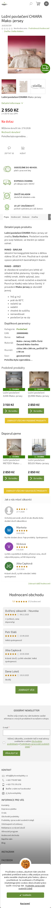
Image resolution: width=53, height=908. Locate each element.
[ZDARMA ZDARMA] (14, 379)
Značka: (14, 31)
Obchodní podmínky (10, 816)
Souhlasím (27, 895)
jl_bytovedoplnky (13, 793)
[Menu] (46, 4)
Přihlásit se (11, 753)
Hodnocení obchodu (26, 594)
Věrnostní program (9, 831)
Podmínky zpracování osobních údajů (32, 887)
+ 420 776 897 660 (13, 780)
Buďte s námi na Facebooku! (18, 788)
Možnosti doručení (10, 132)
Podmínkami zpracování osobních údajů (34, 745)
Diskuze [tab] (26, 217)
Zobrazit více (26, 689)
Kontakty (5, 805)
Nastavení (25, 903)
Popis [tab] (6, 217)
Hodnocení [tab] (15, 217)
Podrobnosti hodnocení (39, 28)
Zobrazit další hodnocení (39, 583)
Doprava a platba (8, 809)
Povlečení (21, 329)
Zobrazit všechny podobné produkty (26, 420)
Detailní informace (10, 103)
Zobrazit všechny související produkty (26, 490)
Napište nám (6, 839)
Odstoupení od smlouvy (12, 824)
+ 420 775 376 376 (13, 784)
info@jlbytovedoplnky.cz (17, 775)
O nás (3, 812)
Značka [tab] (35, 217)
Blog (3, 843)
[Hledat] (31, 4)
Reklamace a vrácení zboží (13, 827)
